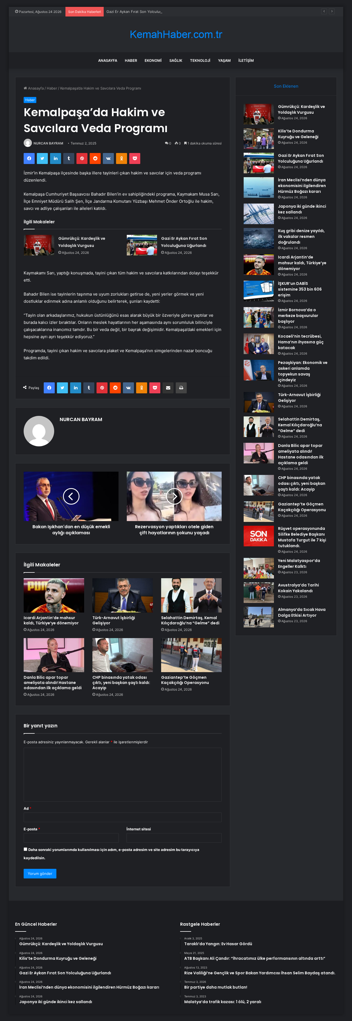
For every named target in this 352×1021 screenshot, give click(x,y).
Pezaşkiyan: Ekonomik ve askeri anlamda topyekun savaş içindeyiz (303, 371)
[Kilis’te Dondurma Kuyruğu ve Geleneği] (259, 138)
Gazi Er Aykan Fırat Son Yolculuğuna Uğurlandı (146, 11)
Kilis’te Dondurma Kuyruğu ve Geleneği (298, 134)
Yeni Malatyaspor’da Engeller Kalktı (299, 563)
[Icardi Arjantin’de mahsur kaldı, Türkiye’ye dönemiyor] (54, 595)
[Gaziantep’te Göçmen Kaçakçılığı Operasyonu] (191, 655)
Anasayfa (107, 60)
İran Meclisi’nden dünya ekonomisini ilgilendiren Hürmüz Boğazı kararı (302, 185)
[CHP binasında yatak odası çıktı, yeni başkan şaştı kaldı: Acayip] (122, 655)
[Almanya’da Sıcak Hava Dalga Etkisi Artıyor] (259, 617)
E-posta (32, 829)
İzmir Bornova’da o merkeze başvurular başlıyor (298, 315)
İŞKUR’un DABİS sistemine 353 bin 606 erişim (300, 289)
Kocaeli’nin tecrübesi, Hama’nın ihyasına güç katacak (301, 341)
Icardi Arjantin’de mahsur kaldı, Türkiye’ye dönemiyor (51, 620)
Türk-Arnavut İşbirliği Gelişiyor (113, 620)
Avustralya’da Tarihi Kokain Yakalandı (298, 588)
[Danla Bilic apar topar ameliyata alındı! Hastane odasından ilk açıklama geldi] (54, 655)
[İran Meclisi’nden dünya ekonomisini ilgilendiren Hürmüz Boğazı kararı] (259, 187)
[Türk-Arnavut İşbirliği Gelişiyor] (122, 595)
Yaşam (224, 60)
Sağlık (175, 60)
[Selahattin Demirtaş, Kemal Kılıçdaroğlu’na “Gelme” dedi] (191, 595)
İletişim (246, 60)
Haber (131, 60)
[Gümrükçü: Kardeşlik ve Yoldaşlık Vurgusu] (39, 245)
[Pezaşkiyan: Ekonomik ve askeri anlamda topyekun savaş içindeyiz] (259, 370)
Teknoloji (200, 60)
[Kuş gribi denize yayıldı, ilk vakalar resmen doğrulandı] (259, 238)
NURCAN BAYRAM (48, 143)
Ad (27, 808)
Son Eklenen (286, 86)
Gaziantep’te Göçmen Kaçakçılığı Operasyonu (185, 680)
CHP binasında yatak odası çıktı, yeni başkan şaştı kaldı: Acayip (121, 683)
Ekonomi (153, 60)
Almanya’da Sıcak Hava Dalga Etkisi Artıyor (302, 612)
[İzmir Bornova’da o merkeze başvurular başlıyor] (259, 317)
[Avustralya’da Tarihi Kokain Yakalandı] (259, 592)
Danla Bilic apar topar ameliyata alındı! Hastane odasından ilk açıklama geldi (53, 683)
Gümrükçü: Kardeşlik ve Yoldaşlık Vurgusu (301, 109)
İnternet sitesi (139, 829)
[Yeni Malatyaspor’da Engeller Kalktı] (259, 568)
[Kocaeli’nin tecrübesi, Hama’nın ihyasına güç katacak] (259, 343)
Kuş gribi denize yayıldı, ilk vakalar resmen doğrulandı (301, 236)
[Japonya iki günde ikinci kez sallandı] (259, 214)
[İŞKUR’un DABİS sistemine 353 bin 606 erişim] (259, 291)
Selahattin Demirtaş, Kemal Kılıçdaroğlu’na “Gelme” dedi (190, 620)
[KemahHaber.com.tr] (176, 34)
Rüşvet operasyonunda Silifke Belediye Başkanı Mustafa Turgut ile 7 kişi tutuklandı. (302, 537)
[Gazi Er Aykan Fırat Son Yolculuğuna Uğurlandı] (142, 245)
